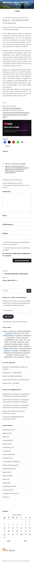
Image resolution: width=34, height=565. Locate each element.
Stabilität (16, 354)
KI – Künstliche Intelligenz (11, 461)
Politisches (6, 476)
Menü (18, 11)
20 (17, 531)
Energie (14, 166)
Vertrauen (27, 357)
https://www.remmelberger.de (12, 108)
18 (8, 531)
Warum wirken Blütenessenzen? (13, 376)
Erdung (16, 339)
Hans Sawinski (7, 394)
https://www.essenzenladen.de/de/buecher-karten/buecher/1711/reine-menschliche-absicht (16, 115)
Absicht (8, 166)
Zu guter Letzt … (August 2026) (12, 372)
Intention (21, 166)
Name (5, 215)
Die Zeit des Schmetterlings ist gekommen (16, 379)
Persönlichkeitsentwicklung (25, 348)
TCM (26, 354)
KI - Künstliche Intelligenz (17, 344)
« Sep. (8, 541)
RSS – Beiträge (9, 550)
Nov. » (25, 541)
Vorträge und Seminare (10, 493)
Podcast (8, 164)
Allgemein (6, 433)
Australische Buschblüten (24, 331)
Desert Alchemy (18, 335)
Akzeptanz (5, 331)
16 (29, 527)
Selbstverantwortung (17, 352)
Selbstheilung (10, 172)
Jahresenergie (8, 344)
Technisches (6, 490)
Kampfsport (6, 458)
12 (13, 527)
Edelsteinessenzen (27, 335)
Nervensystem (6, 348)
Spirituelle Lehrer (19, 164)
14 (21, 527)
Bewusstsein (16, 333)
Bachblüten (8, 333)
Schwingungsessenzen (24, 350)
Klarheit (5, 346)
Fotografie (6, 451)
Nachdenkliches (7, 468)
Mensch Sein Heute (15, 2)
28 (21, 534)
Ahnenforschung (8, 430)
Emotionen (18, 337)
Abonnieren (8, 316)
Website (5, 233)
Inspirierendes (20, 341)
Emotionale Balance (10, 337)
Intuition (27, 341)
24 (4, 534)
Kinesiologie (9, 168)
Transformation (8, 357)
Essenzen (21, 339)
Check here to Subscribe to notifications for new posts (16, 254)
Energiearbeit (25, 337)
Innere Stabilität (12, 341)
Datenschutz (6, 561)
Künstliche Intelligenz (12, 346)
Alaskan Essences (12, 331)
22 (25, 531)
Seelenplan (19, 171)
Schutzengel (9, 171)
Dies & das (6, 444)
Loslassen (20, 346)
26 (13, 534)
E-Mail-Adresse (8, 224)
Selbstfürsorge (7, 352)
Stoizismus (21, 354)
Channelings (6, 440)
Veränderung (21, 357)
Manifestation (10, 169)
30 (30, 534)
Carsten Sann (23, 17)
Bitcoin (22, 333)
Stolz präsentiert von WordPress (20, 561)
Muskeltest (21, 169)
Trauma (15, 357)
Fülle (25, 339)
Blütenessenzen (8, 335)
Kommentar (7, 191)
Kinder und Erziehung (9, 465)
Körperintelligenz (22, 168)
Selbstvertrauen (26, 352)
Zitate (4, 497)
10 (4, 527)
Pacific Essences (14, 348)
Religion (5, 483)
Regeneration (15, 350)
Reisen (5, 479)
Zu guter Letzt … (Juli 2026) (11, 383)
